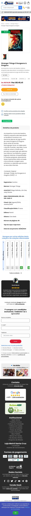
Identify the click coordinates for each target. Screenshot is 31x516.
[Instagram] (8, 481)
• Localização (15, 445)
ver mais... (5, 75)
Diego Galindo (16, 190)
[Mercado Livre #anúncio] (3, 104)
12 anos (20, 208)
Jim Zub (24, 190)
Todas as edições (14, 273)
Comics (7, 23)
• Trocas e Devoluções (15, 432)
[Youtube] (19, 481)
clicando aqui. (18, 386)
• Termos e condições (15, 428)
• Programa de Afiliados (15, 440)
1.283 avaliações (20, 304)
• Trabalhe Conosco (15, 422)
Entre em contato (12, 488)
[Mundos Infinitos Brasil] (9, 3)
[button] (15, 395)
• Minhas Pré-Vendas (15, 436)
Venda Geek (15, 485)
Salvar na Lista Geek (10, 94)
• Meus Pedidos (15, 434)
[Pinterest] (26, 481)
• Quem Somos (15, 420)
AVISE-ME (9, 89)
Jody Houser (8, 192)
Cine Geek (12, 217)
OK (15, 513)
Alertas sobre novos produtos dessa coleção (14, 114)
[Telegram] (22, 481)
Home (2, 23)
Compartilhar (7, 121)
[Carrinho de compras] (28, 3)
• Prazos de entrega (15, 430)
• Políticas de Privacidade (15, 424)
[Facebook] (4, 481)
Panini (11, 212)
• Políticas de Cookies (15, 426)
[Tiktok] (15, 481)
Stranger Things (14, 23)
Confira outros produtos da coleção (14, 111)
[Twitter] (12, 481)
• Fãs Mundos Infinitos (15, 438)
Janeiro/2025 (8, 204)
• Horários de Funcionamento (15, 447)
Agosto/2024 (16, 202)
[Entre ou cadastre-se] (25, 3)
